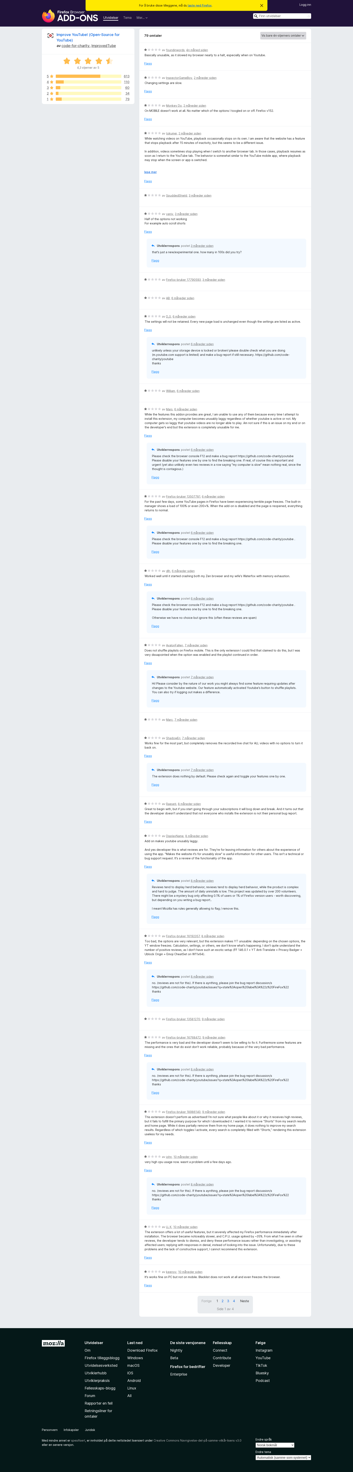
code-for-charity (75, 46)
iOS (130, 1373)
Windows (135, 1358)
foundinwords (175, 50)
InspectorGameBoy (179, 77)
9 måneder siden (213, 1019)
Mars (169, 409)
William (170, 391)
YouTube (263, 1358)
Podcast (263, 1380)
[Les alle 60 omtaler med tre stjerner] (88, 87)
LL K (169, 1227)
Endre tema (263, 1452)
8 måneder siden (189, 804)
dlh (168, 571)
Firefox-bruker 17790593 (183, 279)
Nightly (176, 1350)
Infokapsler (71, 1430)
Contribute (222, 1358)
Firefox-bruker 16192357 (183, 936)
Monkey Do (174, 105)
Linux (131, 1388)
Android (134, 1380)
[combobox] (282, 16)
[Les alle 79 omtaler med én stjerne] (88, 99)
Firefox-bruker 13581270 (183, 1019)
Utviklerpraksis (97, 1380)
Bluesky (262, 1373)
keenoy (171, 1272)
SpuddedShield (176, 195)
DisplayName (175, 836)
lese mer (150, 172)
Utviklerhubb (95, 1373)
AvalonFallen (174, 645)
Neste (244, 1301)
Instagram (264, 1350)
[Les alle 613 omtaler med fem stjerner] (88, 76)
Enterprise (178, 1374)
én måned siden (197, 50)
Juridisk (90, 1430)
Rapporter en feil (99, 1403)
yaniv (169, 214)
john (169, 1157)
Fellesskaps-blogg (100, 1388)
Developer (221, 1365)
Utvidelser (110, 18)
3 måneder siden (200, 195)
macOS (133, 1365)
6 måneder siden (182, 298)
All (129, 1396)
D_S (168, 316)
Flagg (148, 63)
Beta (174, 1358)
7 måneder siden (196, 645)
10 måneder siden (185, 1157)
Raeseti (171, 804)
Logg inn (305, 4)
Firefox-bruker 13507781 (183, 496)
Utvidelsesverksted (101, 1365)
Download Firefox (142, 1350)
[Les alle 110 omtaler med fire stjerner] (88, 82)
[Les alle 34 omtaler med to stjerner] (88, 93)
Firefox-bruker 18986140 (183, 1112)
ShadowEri (173, 738)
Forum (90, 1396)
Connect (220, 1350)
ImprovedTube (103, 46)
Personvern (50, 1430)
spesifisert (78, 1440)
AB (168, 298)
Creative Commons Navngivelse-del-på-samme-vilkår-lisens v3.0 (197, 1440)
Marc (169, 719)
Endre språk (264, 1439)
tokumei (171, 133)
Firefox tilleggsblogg (102, 1358)
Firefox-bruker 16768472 (183, 1037)
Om (87, 1350)
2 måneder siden (205, 77)
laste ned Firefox (200, 5)
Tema (127, 18)
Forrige (206, 1301)
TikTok (261, 1365)
